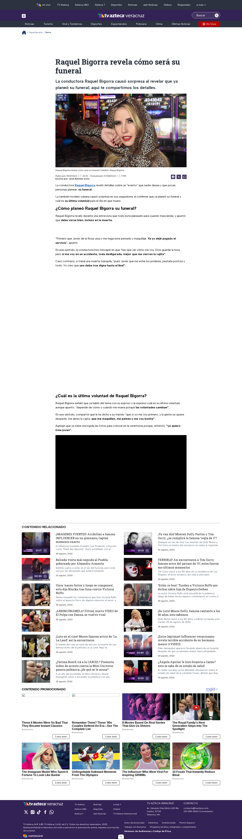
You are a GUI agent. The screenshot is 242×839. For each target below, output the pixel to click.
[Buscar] (217, 15)
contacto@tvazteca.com (196, 808)
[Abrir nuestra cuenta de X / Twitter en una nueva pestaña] (26, 812)
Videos (168, 4)
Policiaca (141, 23)
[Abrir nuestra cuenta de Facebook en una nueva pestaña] (45, 812)
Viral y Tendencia (72, 23)
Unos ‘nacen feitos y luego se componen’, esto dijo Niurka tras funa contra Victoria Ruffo (85, 589)
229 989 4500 (191, 811)
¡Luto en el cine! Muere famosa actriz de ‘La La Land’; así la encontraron (86, 638)
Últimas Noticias (181, 23)
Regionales (184, 4)
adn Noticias (150, 4)
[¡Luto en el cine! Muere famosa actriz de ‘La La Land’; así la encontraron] (36, 645)
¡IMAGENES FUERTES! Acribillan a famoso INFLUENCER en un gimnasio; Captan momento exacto (85, 538)
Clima (159, 23)
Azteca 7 (100, 4)
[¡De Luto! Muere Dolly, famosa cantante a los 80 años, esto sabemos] (138, 620)
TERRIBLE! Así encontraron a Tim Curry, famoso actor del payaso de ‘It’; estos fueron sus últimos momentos (188, 563)
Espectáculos (119, 23)
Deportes (116, 4)
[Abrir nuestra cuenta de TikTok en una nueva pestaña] (39, 812)
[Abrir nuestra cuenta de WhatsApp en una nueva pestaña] (51, 812)
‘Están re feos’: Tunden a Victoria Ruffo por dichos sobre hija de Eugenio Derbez (188, 587)
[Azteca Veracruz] (121, 16)
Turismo (48, 23)
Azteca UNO (82, 4)
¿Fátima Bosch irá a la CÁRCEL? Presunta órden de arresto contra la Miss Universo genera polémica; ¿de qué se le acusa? (85, 665)
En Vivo (211, 24)
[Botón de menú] (24, 16)
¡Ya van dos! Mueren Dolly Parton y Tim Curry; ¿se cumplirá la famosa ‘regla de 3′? (187, 536)
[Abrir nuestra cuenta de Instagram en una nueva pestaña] (32, 812)
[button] (121, 837)
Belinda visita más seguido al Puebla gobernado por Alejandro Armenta (82, 561)
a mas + (201, 4)
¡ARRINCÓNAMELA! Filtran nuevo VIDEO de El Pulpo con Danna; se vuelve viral (87, 613)
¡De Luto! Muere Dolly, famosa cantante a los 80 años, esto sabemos (189, 613)
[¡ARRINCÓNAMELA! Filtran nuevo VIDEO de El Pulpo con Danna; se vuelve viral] (36, 620)
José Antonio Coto (79, 179)
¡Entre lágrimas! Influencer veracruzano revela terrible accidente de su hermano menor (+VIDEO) (186, 640)
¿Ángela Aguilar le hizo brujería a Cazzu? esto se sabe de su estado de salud (187, 664)
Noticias (132, 4)
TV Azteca (63, 4)
